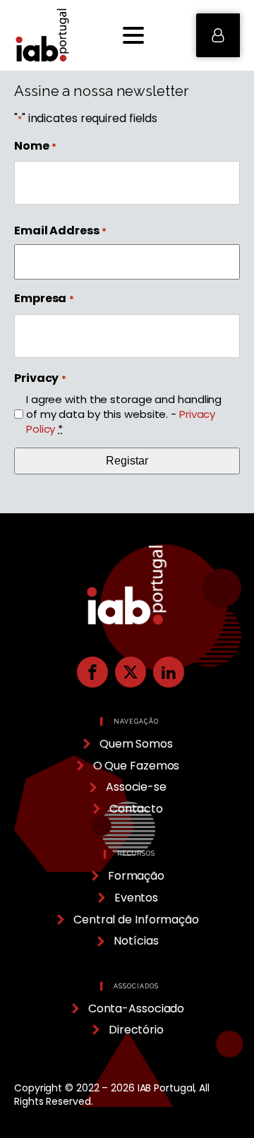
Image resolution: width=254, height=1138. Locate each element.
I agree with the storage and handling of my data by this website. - (124, 414)
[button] (218, 35)
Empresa (43, 298)
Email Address (60, 231)
